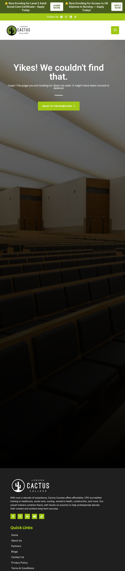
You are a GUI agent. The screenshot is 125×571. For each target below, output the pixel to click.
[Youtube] (34, 516)
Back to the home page (57, 106)
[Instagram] (20, 516)
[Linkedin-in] (27, 516)
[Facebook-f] (13, 516)
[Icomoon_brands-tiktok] (41, 516)
